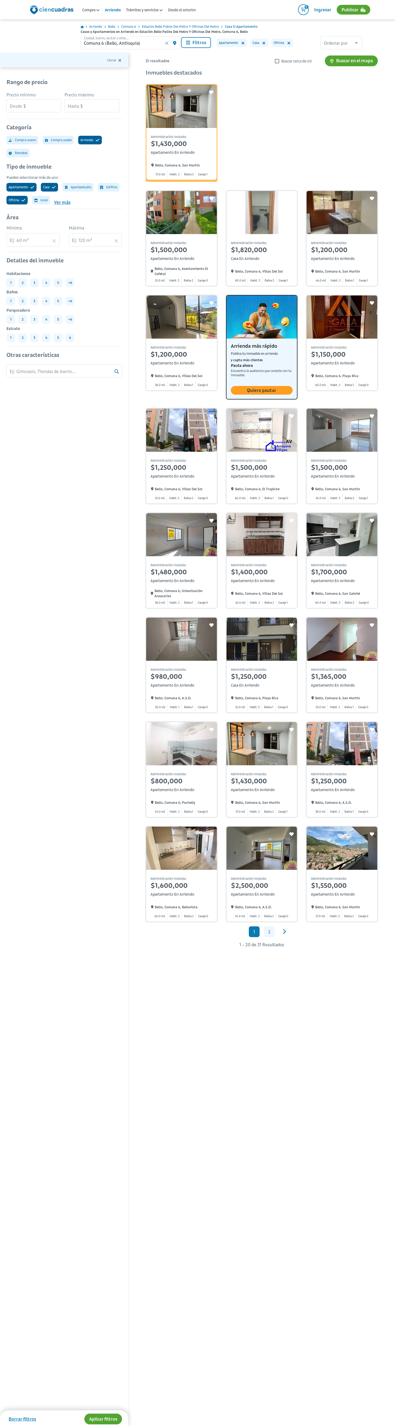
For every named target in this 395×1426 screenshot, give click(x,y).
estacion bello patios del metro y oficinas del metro (180, 27)
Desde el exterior (182, 10)
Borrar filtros (22, 1419)
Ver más (62, 202)
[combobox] (341, 43)
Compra (89, 10)
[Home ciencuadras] (53, 10)
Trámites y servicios (142, 10)
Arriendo (113, 10)
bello (111, 27)
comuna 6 (128, 27)
